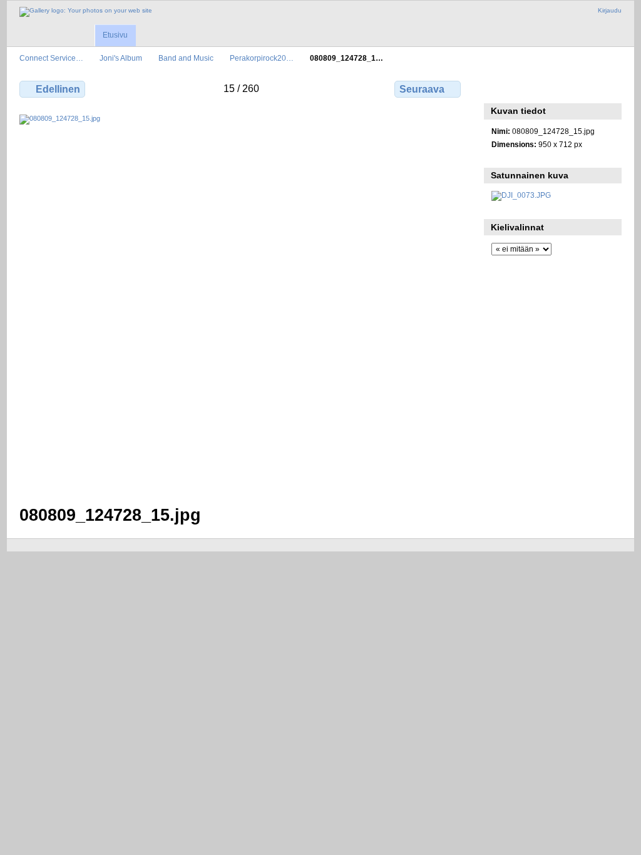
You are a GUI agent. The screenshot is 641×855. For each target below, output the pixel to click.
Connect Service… (51, 58)
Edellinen (58, 89)
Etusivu (115, 35)
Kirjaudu (610, 10)
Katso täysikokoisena (498, 87)
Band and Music (185, 58)
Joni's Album (121, 58)
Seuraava (421, 89)
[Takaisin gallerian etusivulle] (85, 12)
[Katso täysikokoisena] (241, 302)
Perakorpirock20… (262, 58)
